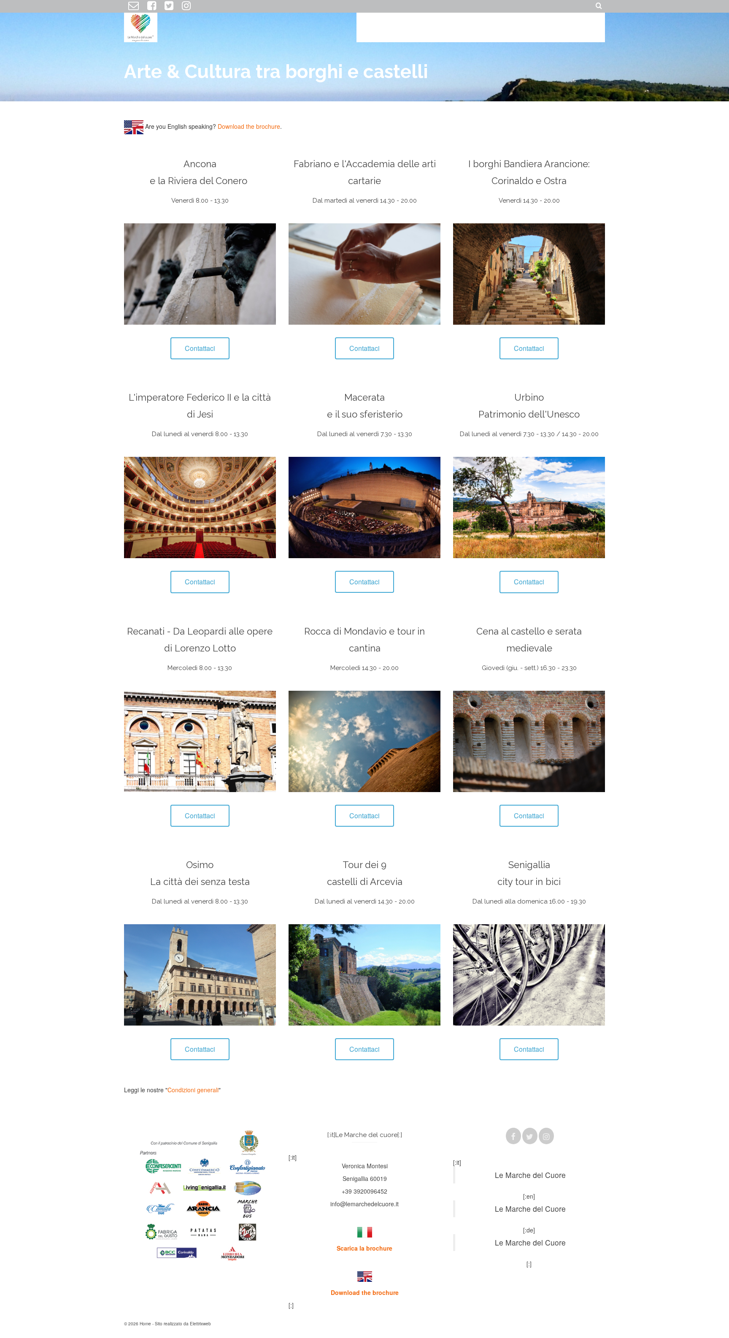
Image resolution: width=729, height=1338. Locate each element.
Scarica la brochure (364, 1248)
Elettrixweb (200, 1324)
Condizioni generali (193, 1090)
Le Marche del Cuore (530, 1175)
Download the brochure (249, 126)
